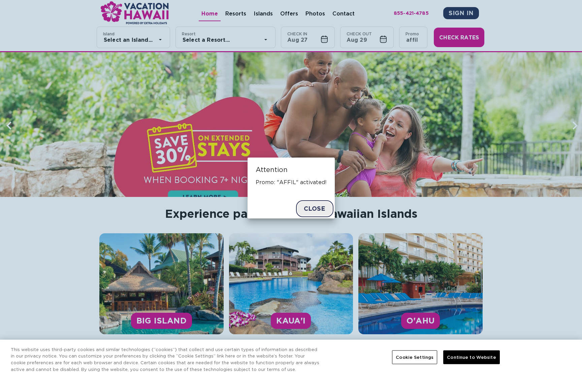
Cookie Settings (414, 357)
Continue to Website (471, 357)
